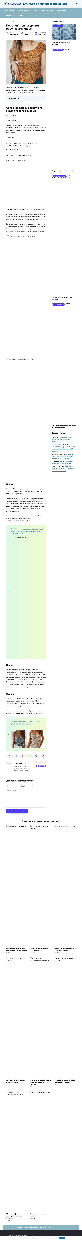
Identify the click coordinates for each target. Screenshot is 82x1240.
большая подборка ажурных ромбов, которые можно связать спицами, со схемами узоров (27, 531)
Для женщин (8, 15)
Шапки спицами (9, 10)
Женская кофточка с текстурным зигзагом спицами (14, 1216)
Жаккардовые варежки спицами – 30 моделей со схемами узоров (63, 469)
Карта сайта (10, 1227)
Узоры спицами (61, 10)
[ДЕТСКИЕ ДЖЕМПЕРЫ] (64, 294)
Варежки (50, 10)
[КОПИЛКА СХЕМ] (64, 167)
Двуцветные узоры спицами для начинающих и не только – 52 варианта (63, 449)
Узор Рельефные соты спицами (63, 171)
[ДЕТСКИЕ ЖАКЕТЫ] (64, 422)
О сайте (51, 1227)
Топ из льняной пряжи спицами (38, 1215)
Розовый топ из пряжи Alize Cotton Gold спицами (65, 1081)
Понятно (62, 1238)
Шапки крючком (24, 10)
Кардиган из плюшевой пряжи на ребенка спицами (64, 426)
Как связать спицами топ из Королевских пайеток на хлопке (40, 1082)
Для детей (20, 15)
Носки (43, 10)
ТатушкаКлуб (20, 763)
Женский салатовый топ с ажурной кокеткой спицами (16, 949)
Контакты (43, 1227)
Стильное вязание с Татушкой (45, 4)
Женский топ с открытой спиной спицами (15, 1081)
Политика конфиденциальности (27, 1227)
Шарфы (36, 10)
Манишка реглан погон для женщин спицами (62, 439)
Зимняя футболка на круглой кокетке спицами (65, 949)
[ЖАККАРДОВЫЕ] (64, 39)
